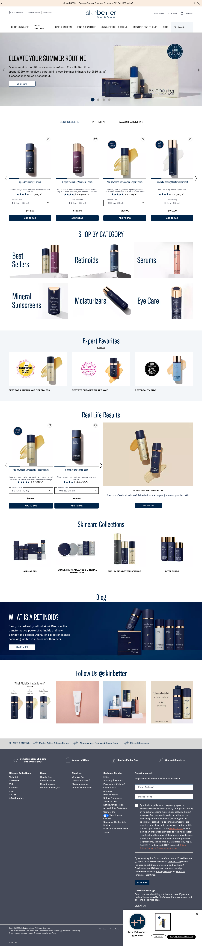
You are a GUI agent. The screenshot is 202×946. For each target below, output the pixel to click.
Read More (148, 505)
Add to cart (158, 937)
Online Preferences (112, 798)
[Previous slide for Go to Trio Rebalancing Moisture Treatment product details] (154, 157)
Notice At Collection (113, 804)
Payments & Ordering (114, 783)
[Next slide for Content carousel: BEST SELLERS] (195, 178)
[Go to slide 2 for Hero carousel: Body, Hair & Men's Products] (98, 99)
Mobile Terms (176, 828)
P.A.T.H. (12, 794)
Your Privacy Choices (112, 817)
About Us (76, 773)
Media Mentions (80, 783)
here (176, 894)
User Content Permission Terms (115, 830)
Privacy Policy (110, 794)
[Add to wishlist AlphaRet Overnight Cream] (48, 139)
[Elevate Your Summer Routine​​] (101, 70)
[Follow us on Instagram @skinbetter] (30, 704)
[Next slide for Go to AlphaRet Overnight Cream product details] (48, 157)
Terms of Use (109, 801)
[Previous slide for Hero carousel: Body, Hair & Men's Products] (3, 69)
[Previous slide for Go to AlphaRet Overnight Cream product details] (12, 157)
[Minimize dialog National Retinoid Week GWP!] (197, 914)
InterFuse (13, 787)
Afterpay (107, 791)
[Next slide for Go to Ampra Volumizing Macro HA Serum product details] (95, 157)
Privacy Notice (163, 871)
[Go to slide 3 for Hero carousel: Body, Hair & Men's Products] (104, 99)
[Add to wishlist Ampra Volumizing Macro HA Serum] (95, 139)
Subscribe (142, 882)
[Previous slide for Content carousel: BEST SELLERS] (6, 178)
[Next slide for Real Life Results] (101, 465)
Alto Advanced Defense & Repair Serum (99, 743)
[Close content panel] (198, 3)
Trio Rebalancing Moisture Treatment (172, 182)
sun (14, 780)
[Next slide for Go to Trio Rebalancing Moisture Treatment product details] (190, 157)
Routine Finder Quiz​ (50, 787)
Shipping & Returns (113, 780)
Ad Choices (35, 933)
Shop (43, 773)
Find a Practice (47, 780)
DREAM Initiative (81, 780)
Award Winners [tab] (131, 122)
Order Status (109, 787)
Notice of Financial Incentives (162, 848)
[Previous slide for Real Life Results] (6, 465)
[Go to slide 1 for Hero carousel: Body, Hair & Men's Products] (92, 99)
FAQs (106, 777)
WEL (11, 783)
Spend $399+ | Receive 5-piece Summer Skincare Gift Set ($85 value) (98, 3)
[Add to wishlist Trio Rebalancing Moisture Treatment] (190, 139)
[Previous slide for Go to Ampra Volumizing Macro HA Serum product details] (59, 157)
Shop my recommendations (181, 937)
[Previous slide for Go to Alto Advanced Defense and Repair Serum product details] (106, 157)
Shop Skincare (47, 783)
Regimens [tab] (99, 122)
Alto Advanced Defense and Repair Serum (125, 182)
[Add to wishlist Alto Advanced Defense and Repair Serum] (143, 139)
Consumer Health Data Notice (114, 824)
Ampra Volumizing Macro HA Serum (77, 182)
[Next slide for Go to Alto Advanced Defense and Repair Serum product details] (143, 157)
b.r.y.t (11, 791)
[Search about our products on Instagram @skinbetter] (172, 704)
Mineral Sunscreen (139, 743)
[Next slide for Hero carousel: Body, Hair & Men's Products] (198, 69)
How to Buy (47, 13)
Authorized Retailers (82, 787)
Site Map (102, 929)
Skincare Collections (20, 773)
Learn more (22, 647)
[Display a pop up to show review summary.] (41, 195)
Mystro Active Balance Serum (54, 743)
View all (101, 347)
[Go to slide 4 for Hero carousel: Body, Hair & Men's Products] (109, 99)
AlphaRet (13, 777)
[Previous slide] (1, 3)
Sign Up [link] (13, 942)
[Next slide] (194, 3)
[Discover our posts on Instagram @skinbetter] (77, 704)
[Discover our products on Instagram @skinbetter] (124, 704)
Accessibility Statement (115, 808)
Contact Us (109, 811)
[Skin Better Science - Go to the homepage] (101, 14)
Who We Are (78, 777)
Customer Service (33, 13)
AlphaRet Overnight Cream (30, 182)
